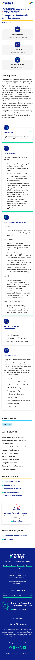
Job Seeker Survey (9, 566)
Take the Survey (19, 609)
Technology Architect (12, 488)
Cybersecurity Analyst (12, 481)
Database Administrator (13, 495)
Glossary (29, 566)
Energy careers (8, 8)
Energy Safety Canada (22, 561)
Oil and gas (8, 539)
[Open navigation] (31, 3)
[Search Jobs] (17, 512)
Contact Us (20, 566)
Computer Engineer (11, 492)
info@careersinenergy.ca (17, 581)
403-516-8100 (17, 583)
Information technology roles (18, 10)
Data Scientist (9, 485)
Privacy (17, 568)
